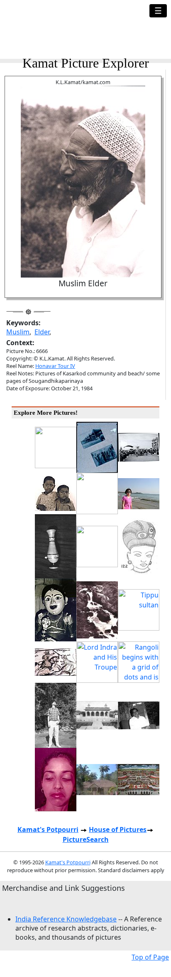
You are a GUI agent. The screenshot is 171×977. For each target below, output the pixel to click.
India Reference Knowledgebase (66, 919)
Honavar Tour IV (55, 366)
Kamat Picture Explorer (85, 63)
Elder (41, 331)
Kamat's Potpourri (47, 829)
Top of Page (150, 957)
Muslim (17, 331)
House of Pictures (118, 829)
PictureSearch (86, 839)
